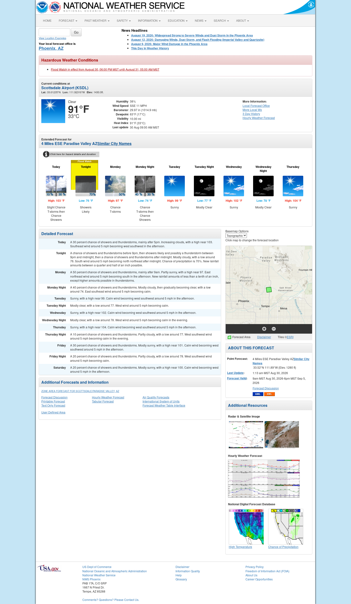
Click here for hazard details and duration (73, 154)
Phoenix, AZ (51, 48)
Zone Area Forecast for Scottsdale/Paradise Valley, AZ (80, 391)
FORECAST (67, 20)
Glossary (181, 579)
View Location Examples (52, 38)
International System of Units (161, 401)
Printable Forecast (53, 401)
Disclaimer (264, 337)
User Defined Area (53, 412)
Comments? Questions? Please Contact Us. (110, 600)
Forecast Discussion (54, 397)
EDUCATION (176, 20)
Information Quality (188, 571)
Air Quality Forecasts (156, 397)
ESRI (290, 337)
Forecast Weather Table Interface (164, 405)
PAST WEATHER (96, 20)
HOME (47, 20)
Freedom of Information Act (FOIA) (267, 571)
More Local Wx (252, 110)
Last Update (235, 373)
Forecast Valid (236, 378)
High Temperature (240, 547)
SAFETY (122, 20)
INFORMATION (148, 20)
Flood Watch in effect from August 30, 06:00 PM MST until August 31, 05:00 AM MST (105, 69)
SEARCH (220, 20)
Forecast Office (256, 105)
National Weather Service (99, 575)
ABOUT (241, 20)
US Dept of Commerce (97, 567)
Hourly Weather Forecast (108, 397)
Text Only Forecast (53, 405)
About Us (251, 575)
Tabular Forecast (103, 401)
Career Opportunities (259, 579)
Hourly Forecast (259, 118)
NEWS (199, 20)
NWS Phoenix (91, 579)
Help (179, 575)
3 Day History (251, 114)
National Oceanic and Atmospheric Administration (114, 571)
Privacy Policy (254, 567)
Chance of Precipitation (283, 547)
